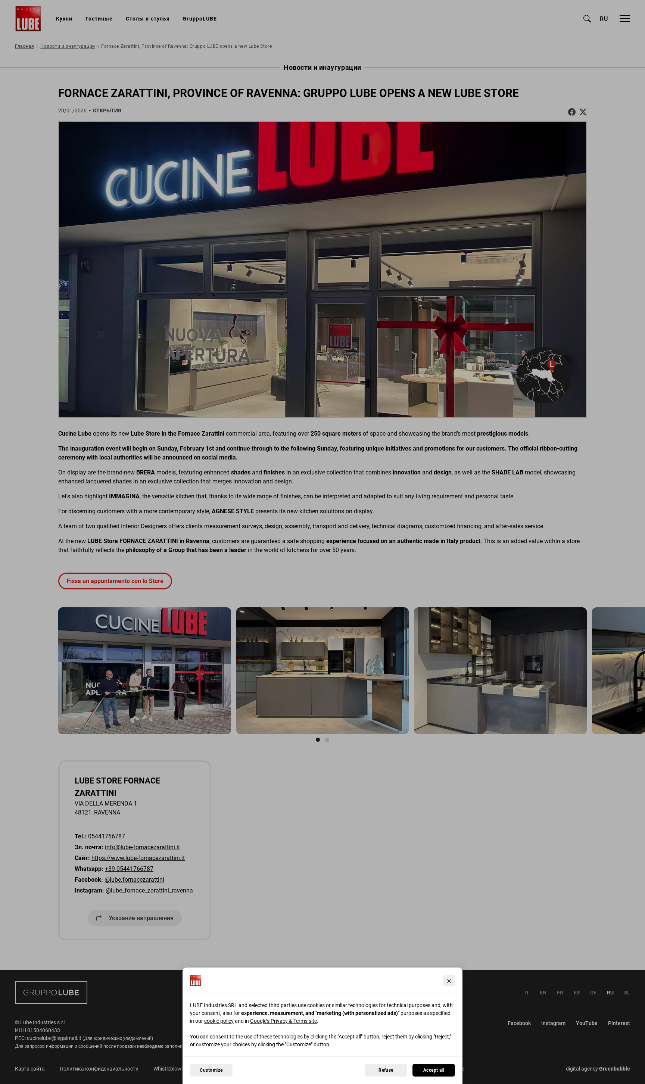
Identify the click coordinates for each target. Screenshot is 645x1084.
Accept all (434, 1070)
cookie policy (219, 1021)
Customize (211, 1070)
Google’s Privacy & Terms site (283, 1021)
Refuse (385, 1070)
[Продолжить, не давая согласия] (449, 980)
